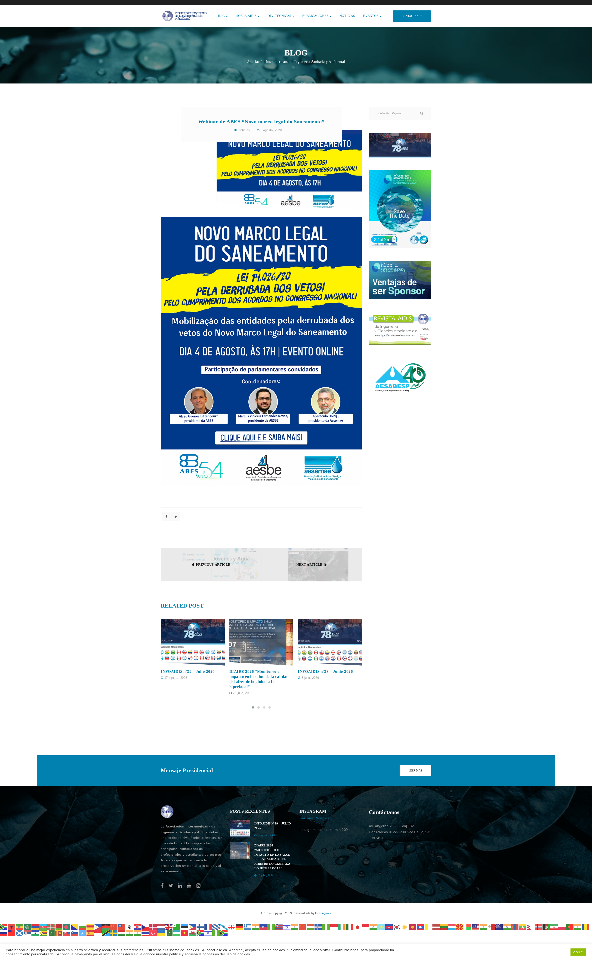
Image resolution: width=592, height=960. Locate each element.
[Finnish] (200, 927)
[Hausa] (271, 927)
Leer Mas (415, 770)
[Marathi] (507, 927)
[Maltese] (491, 927)
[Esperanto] (177, 927)
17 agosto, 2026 (175, 677)
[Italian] (350, 927)
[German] (240, 927)
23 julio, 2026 (242, 693)
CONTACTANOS (412, 16)
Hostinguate (323, 913)
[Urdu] (169, 933)
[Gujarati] (255, 927)
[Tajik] (122, 933)
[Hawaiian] (279, 927)
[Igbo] (326, 927)
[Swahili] (106, 933)
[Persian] (554, 927)
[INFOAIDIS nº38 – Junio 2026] (330, 642)
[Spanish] (90, 933)
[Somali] (82, 933)
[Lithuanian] (444, 927)
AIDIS (265, 913)
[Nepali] (531, 927)
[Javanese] (366, 927)
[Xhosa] (200, 933)
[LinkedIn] (180, 886)
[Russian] (4, 933)
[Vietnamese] (185, 933)
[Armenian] (35, 927)
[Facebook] (162, 886)
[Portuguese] (570, 927)
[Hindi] (295, 927)
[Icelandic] (318, 927)
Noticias (244, 130)
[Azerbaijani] (43, 927)
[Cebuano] (98, 927)
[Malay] (476, 927)
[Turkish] (153, 933)
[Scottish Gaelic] (20, 933)
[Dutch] (161, 927)
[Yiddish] (208, 933)
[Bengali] (67, 927)
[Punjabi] (578, 927)
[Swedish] (114, 933)
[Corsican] (130, 927)
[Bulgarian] (82, 927)
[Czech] (145, 927)
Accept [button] (578, 952)
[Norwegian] (539, 927)
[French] (208, 927)
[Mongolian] (515, 927)
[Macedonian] (460, 927)
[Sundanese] (98, 933)
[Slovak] (67, 933)
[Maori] (499, 927)
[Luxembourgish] (452, 927)
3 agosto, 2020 (271, 130)
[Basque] (51, 927)
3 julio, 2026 (310, 677)
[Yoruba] (216, 933)
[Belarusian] (59, 927)
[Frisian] (216, 927)
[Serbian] (27, 933)
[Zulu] (224, 933)
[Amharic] (20, 927)
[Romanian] (586, 927)
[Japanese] (358, 927)
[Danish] (153, 927)
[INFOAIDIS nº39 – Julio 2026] (193, 642)
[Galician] (224, 927)
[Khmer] (389, 927)
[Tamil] (130, 933)
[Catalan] (90, 927)
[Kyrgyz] (413, 927)
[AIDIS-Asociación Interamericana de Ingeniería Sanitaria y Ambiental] (184, 16)
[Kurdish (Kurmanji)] (405, 927)
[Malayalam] (483, 927)
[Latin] (428, 927)
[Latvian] (436, 927)
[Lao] (421, 927)
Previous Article (213, 564)
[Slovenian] (75, 933)
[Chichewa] (106, 927)
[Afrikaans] (4, 927)
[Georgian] (232, 927)
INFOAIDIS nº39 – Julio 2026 (188, 671)
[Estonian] (185, 927)
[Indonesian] (334, 927)
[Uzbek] (177, 933)
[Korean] (397, 927)
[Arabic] (27, 927)
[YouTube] (189, 886)
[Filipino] (193, 927)
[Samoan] (12, 933)
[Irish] (342, 927)
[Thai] (145, 933)
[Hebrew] (287, 927)
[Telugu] (138, 933)
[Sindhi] (51, 933)
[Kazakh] (381, 927)
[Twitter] (170, 886)
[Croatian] (138, 927)
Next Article (309, 564)
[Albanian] (12, 927)
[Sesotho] (35, 933)
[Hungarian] (310, 927)
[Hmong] (303, 927)
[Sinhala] (59, 933)
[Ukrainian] (161, 933)
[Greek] (248, 927)
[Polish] (562, 927)
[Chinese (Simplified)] (114, 927)
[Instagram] (198, 886)
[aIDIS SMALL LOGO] (167, 811)
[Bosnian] (75, 927)
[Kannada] (373, 927)
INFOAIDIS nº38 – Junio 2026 (325, 671)
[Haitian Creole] (263, 927)
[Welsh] (193, 933)
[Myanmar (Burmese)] (523, 927)
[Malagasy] (468, 927)
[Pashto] (546, 927)
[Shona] (43, 933)
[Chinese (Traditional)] (122, 927)
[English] (169, 927)
